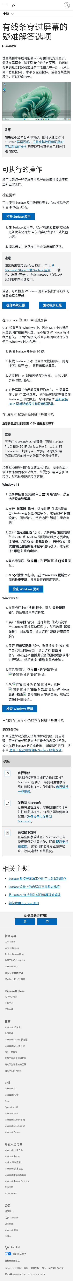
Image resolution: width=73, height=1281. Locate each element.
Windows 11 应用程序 (15, 978)
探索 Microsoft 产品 (14, 972)
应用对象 (10, 46)
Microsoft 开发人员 (14, 1149)
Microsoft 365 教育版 (15, 1045)
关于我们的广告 (55, 1268)
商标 (44, 1268)
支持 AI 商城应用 (13, 1162)
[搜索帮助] (13, 5)
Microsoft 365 (11, 966)
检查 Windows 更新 (26, 589)
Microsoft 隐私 (11, 1230)
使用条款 (35, 1268)
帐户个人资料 (11, 996)
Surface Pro (10, 941)
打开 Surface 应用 (18, 216)
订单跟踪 (9, 1009)
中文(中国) (15, 1247)
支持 (6, 14)
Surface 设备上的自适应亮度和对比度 (34, 887)
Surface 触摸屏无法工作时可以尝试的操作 (37, 878)
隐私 (26, 1268)
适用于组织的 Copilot (15, 960)
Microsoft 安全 (11, 1094)
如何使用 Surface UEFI (24, 903)
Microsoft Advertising (15, 1119)
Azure (7, 1100)
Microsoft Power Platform (17, 1181)
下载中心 (9, 1003)
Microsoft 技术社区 (14, 1168)
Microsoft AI (10, 1088)
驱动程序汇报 (52, 305)
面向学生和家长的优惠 (15, 1064)
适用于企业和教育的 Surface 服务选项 (35, 750)
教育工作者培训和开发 (15, 1058)
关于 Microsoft (11, 1217)
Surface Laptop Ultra (14, 954)
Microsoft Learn (12, 1156)
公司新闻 (9, 1223)
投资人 (8, 1236)
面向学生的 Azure (13, 1070)
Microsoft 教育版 (13, 1027)
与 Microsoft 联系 (13, 1268)
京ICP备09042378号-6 (15, 1274)
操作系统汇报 (15, 305)
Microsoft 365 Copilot (15, 1125)
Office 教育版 (11, 1052)
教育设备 (9, 1033)
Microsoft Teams (12, 1132)
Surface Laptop (12, 947)
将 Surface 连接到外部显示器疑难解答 (35, 895)
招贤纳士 (9, 1211)
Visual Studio (11, 1193)
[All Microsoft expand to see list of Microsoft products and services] (5, 5)
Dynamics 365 (11, 1107)
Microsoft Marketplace (15, 1174)
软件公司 (9, 1187)
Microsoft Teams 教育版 (16, 1039)
